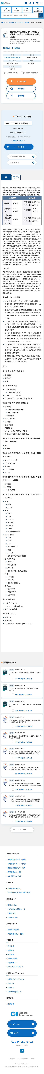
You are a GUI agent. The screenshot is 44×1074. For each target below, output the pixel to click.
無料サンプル (12, 905)
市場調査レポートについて (16, 22)
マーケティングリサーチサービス (19, 893)
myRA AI (11, 987)
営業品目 (11, 950)
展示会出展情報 (13, 930)
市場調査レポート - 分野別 (17, 860)
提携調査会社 (12, 959)
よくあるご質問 (13, 917)
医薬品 (27, 22)
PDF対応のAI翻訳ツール (16, 909)
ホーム (5, 22)
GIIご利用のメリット (14, 876)
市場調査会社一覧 (14, 872)
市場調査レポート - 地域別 (17, 864)
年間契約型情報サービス (16, 868)
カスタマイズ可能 (14, 73)
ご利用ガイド (11, 899)
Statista (11, 983)
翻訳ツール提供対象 (30, 73)
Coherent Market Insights (12, 57)
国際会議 (11, 1004)
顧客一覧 (11, 954)
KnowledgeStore (14, 992)
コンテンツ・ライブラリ (15, 967)
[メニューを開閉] (41, 3)
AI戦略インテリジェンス (16, 979)
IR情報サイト (12, 963)
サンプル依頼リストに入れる (23, 679)
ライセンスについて (17, 141)
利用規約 (33, 1058)
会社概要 (11, 946)
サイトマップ (12, 1058)
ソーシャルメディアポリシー (22, 1064)
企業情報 (9, 940)
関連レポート (15, 177)
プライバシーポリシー (22, 1058)
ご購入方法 (12, 913)
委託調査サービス (14, 888)
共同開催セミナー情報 (16, 934)
